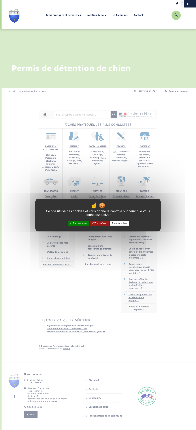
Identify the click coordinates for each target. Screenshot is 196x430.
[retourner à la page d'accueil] (14, 15)
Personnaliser (119, 223)
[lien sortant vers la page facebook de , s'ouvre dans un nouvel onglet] (177, 4)
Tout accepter (79, 223)
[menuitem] (63, 15)
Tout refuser (100, 223)
